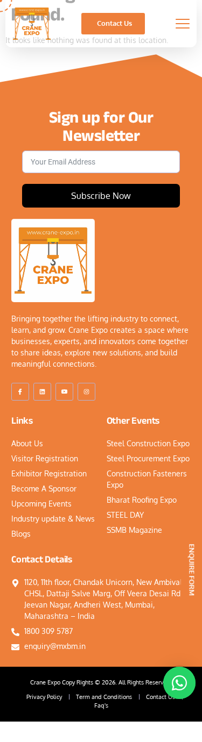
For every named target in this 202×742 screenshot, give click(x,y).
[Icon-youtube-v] (64, 392)
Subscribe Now (101, 195)
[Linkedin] (42, 392)
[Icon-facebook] (20, 392)
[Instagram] (86, 392)
